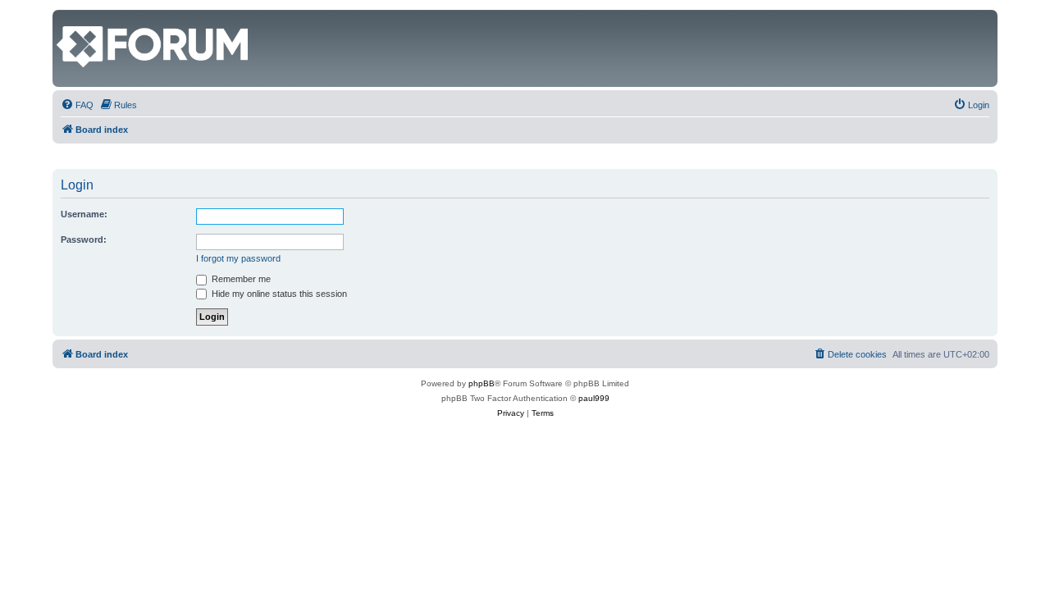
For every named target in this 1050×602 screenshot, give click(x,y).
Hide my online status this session (278, 294)
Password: (84, 239)
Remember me (240, 279)
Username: (84, 214)
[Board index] (66, 18)
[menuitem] (77, 105)
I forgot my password (238, 258)
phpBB (481, 383)
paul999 (593, 398)
